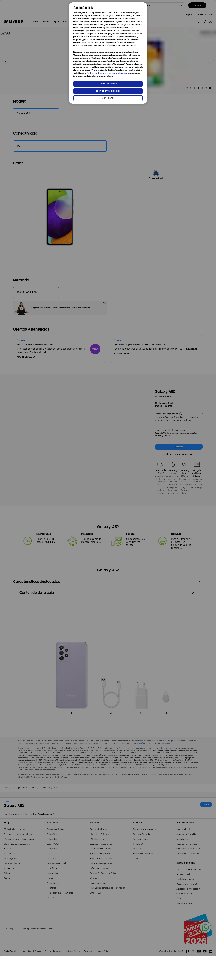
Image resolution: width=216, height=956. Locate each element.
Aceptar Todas (108, 84)
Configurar (108, 98)
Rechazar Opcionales (108, 91)
